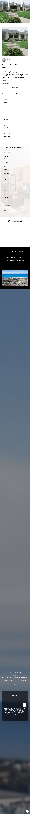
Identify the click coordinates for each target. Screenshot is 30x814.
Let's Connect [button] (15, 684)
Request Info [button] (15, 87)
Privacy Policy (13, 715)
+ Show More (5, 83)
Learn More (15, 266)
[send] (24, 705)
